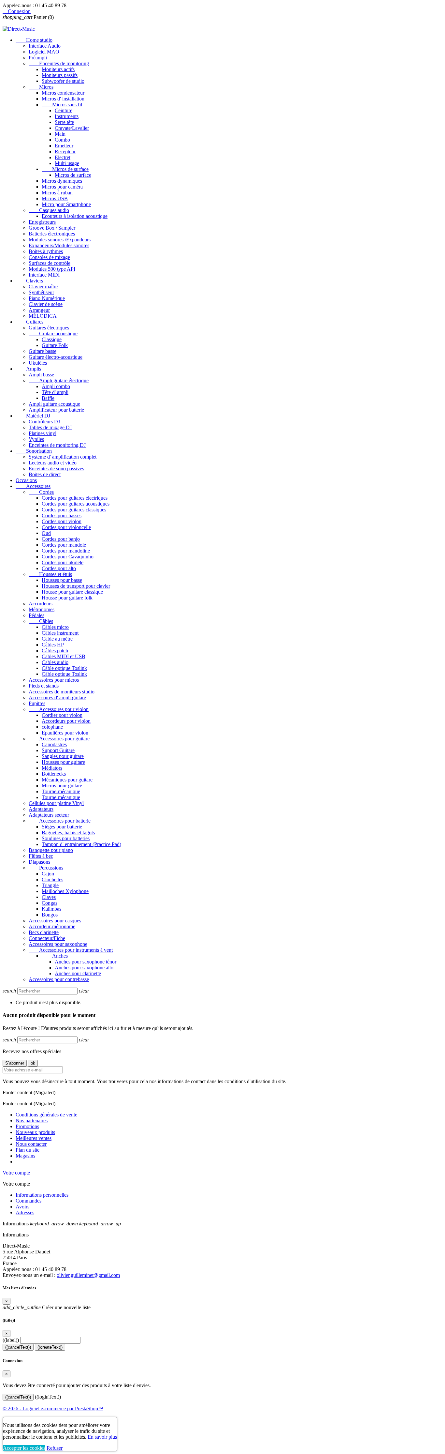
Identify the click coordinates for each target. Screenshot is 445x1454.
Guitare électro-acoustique (55, 357)
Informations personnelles (42, 1195)
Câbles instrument (60, 633)
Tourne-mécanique (61, 791)
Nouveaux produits (35, 1132)
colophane (52, 727)
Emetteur (64, 145)
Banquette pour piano (51, 850)
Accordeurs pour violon (66, 721)
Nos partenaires (32, 1120)
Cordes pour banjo (61, 539)
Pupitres (37, 703)
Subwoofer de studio (63, 81)
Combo (62, 140)
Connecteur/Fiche (47, 938)
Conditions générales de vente (46, 1114)
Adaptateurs (41, 809)
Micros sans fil (62, 104)
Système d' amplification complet (62, 457)
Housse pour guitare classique (72, 592)
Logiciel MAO (44, 51)
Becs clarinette (44, 932)
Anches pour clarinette (78, 973)
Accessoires (33, 486)
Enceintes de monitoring (59, 63)
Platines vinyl (42, 433)
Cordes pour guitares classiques (74, 509)
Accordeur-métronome (52, 926)
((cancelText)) (18, 1347)
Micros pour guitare (62, 785)
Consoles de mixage (49, 257)
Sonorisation (34, 451)
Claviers (29, 280)
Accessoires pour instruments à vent (71, 950)
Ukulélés (38, 363)
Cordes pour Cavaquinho (67, 556)
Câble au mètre (57, 639)
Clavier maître (43, 286)
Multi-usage (67, 163)
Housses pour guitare (63, 762)
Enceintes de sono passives (56, 468)
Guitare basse (42, 351)
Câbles (41, 621)
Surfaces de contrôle (49, 263)
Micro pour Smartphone (66, 204)
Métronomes (41, 609)
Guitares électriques (49, 327)
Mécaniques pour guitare (67, 779)
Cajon (48, 873)
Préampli (38, 57)
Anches (55, 956)
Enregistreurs (42, 222)
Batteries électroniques (52, 233)
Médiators (52, 768)
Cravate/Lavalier (72, 128)
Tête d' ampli (55, 392)
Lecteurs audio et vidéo (53, 462)
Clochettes (52, 879)
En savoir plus (102, 1437)
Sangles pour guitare (63, 756)
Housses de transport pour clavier (76, 586)
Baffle (48, 398)
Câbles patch (55, 650)
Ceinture (63, 110)
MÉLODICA (43, 316)
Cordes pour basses (61, 515)
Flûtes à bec (41, 856)
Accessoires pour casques (55, 920)
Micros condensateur (63, 93)
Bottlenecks (54, 774)
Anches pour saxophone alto (84, 967)
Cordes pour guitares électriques (75, 498)
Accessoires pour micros (54, 680)
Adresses (25, 1212)
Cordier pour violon (62, 715)
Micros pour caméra (62, 186)
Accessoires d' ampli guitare (57, 697)
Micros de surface (65, 169)
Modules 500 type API (52, 269)
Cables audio (55, 662)
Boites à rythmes (46, 251)
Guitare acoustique (53, 333)
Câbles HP (53, 644)
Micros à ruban (57, 192)
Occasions (26, 480)
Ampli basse (41, 374)
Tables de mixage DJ (50, 427)
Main (60, 134)
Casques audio (49, 210)
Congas (49, 903)
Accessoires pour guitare (59, 738)
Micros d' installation (63, 98)
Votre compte (16, 1172)
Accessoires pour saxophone (58, 944)
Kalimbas (51, 909)
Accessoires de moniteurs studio (61, 691)
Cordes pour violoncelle (66, 527)
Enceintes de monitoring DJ (57, 445)
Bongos (50, 914)
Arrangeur (39, 310)
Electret (62, 157)
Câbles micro (55, 627)
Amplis (28, 368)
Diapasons (39, 862)
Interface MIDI (44, 275)
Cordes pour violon (61, 521)
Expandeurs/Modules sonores (59, 245)
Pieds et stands (44, 686)
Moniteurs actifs (58, 69)
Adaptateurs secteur (49, 815)
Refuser (55, 1448)
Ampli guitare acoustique (54, 404)
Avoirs (22, 1206)
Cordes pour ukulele (62, 562)
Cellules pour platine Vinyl (56, 803)
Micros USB (55, 198)
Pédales (36, 615)
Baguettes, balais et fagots (68, 832)
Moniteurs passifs (60, 75)
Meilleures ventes (33, 1138)
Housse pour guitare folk (67, 597)
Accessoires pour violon (59, 709)
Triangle (50, 885)
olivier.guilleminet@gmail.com (88, 1275)
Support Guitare (58, 750)
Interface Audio (45, 46)
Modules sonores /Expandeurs (60, 239)
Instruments (67, 116)
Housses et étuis (50, 574)
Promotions (27, 1126)
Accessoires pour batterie (60, 821)
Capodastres (54, 744)
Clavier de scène (46, 304)
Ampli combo (56, 386)
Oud (46, 533)
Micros (41, 87)
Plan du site (27, 1150)
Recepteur (65, 151)
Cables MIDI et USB (63, 656)
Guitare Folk (55, 345)
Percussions (46, 868)
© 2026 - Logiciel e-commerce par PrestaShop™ (53, 1408)
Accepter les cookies (24, 1448)
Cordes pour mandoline (66, 550)
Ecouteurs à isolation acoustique (75, 216)
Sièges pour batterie (62, 826)
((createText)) (50, 1347)
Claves (49, 897)
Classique (52, 339)
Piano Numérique (47, 298)
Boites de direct (45, 474)
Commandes (28, 1201)
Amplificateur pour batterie (56, 410)
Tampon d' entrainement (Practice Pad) (81, 844)
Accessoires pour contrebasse (59, 979)
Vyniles (36, 439)
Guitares (29, 322)
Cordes (41, 492)
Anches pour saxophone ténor (85, 961)
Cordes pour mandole (64, 545)
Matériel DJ (33, 415)
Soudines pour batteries (66, 838)
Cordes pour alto (59, 568)
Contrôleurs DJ (44, 421)
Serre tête (64, 122)
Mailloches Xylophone (65, 891)
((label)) (11, 1340)
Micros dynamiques (62, 181)
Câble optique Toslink (64, 668)
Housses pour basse (62, 580)
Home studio (34, 40)
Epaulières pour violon (65, 732)
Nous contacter (31, 1144)
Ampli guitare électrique (59, 380)
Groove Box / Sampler (52, 228)
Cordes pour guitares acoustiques (75, 504)
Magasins (25, 1156)
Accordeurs (40, 603)
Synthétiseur (41, 292)
